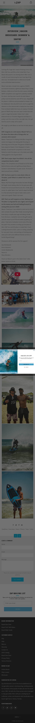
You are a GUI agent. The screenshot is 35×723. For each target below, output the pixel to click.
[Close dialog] (34, 350)
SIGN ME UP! (26, 364)
